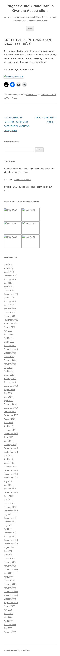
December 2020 (11, 349)
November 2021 (11, 320)
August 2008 (9, 606)
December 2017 (11, 408)
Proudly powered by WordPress (17, 650)
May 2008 (8, 617)
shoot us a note (21, 172)
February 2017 (10, 430)
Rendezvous (31, 94)
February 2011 (10, 533)
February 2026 (10, 276)
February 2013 (10, 507)
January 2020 (10, 364)
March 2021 (9, 342)
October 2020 (10, 353)
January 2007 (10, 632)
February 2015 (10, 467)
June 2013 (8, 496)
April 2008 (8, 621)
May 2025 (8, 283)
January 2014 (10, 489)
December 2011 (11, 518)
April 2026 (8, 268)
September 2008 (11, 602)
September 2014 (11, 478)
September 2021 (11, 323)
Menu (30, 28)
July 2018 (8, 393)
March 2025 (9, 290)
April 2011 (8, 529)
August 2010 (9, 547)
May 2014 (8, 485)
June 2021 (8, 334)
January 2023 (10, 309)
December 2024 (11, 294)
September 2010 (11, 544)
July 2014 (8, 481)
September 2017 (11, 415)
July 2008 (8, 610)
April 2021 (8, 338)
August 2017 (9, 419)
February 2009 (10, 584)
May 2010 (8, 555)
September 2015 (11, 452)
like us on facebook (22, 179)
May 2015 (8, 456)
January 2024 (10, 301)
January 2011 (10, 536)
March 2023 (9, 305)
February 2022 (10, 316)
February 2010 (10, 562)
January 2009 (10, 588)
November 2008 (11, 595)
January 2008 (10, 624)
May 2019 (8, 367)
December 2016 (11, 433)
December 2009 (11, 569)
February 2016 (10, 445)
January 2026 (10, 279)
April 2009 (8, 577)
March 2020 (9, 356)
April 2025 (8, 287)
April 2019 (8, 371)
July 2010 (8, 551)
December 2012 (11, 511)
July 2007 (8, 628)
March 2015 (9, 463)
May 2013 (8, 500)
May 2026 (8, 265)
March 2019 (9, 375)
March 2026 (9, 272)
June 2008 (8, 613)
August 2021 (9, 327)
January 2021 (10, 345)
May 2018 (8, 397)
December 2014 (11, 470)
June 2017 (8, 422)
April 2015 (8, 459)
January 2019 (10, 382)
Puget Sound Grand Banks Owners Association (30, 8)
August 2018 (9, 389)
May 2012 (8, 514)
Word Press (11, 98)
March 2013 (9, 503)
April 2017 (8, 426)
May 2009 (8, 573)
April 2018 (8, 400)
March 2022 (9, 312)
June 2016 (8, 437)
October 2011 (10, 522)
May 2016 (8, 441)
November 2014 (11, 474)
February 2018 (10, 404)
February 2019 (10, 378)
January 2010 (10, 566)
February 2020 (10, 360)
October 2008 (10, 599)
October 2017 (10, 411)
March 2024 (9, 298)
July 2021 (8, 331)
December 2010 (11, 540)
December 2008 (11, 591)
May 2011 (8, 525)
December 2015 (11, 448)
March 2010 (9, 558)
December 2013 (11, 492)
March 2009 (9, 580)
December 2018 (11, 386)
